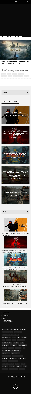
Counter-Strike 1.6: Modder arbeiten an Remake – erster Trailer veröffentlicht (15, 114)
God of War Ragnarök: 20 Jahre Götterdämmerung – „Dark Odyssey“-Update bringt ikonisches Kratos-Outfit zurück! (15, 174)
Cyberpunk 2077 (6, 337)
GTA (3, 340)
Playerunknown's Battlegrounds (11, 350)
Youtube (22, 369)
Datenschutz (6, 315)
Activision (5, 329)
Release (4, 361)
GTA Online (21, 340)
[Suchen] (27, 2)
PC (16, 74)
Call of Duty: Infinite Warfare (10, 334)
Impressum (6, 312)
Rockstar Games (13, 361)
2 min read (26, 76)
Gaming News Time (8, 321)
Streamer (4, 366)
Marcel (2, 66)
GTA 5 (8, 340)
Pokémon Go (13, 358)
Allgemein (3, 74)
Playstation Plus (17, 355)
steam (23, 363)
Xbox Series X (13, 369)
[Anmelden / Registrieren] (29, 2)
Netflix (4, 347)
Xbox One (4, 369)
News (13, 74)
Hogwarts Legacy (7, 342)
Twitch (12, 366)
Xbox (14, 76)
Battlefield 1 (14, 329)
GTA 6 (13, 340)
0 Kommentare (20, 76)
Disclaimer (5, 314)
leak (22, 342)
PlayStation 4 (15, 353)
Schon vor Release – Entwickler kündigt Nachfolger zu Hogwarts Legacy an (15, 63)
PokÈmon (4, 358)
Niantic (11, 347)
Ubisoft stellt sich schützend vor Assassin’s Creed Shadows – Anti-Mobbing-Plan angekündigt (15, 134)
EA (18, 337)
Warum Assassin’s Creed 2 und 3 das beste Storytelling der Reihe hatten (15, 194)
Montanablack (23, 345)
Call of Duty (18, 332)
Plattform (20, 74)
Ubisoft (19, 366)
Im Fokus (9, 74)
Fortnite (24, 337)
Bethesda (22, 329)
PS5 (24, 358)
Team (4, 317)
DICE (14, 337)
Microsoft (5, 345)
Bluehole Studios (7, 332)
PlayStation (4, 76)
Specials (10, 76)
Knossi (16, 342)
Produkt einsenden (7, 320)
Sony (17, 363)
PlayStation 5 (6, 355)
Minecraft (13, 345)
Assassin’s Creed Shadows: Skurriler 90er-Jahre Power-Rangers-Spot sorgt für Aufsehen (15, 154)
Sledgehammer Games (7, 363)
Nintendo (18, 347)
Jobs (4, 318)
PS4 (20, 358)
